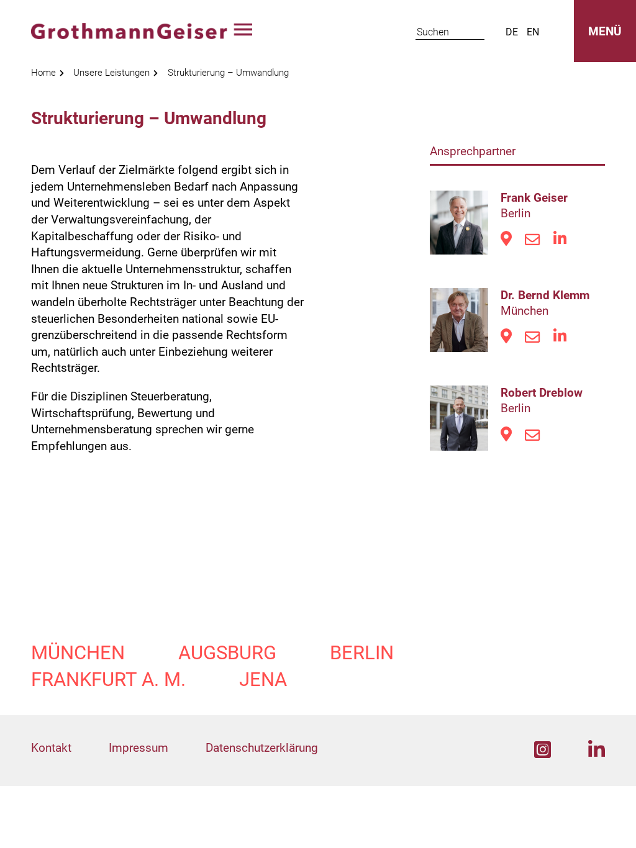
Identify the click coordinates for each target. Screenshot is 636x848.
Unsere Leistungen (111, 72)
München (78, 652)
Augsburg (227, 652)
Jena (263, 679)
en (533, 32)
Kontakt (51, 748)
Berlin (362, 652)
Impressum (138, 748)
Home (43, 72)
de (512, 32)
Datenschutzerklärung (262, 748)
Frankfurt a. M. (108, 679)
